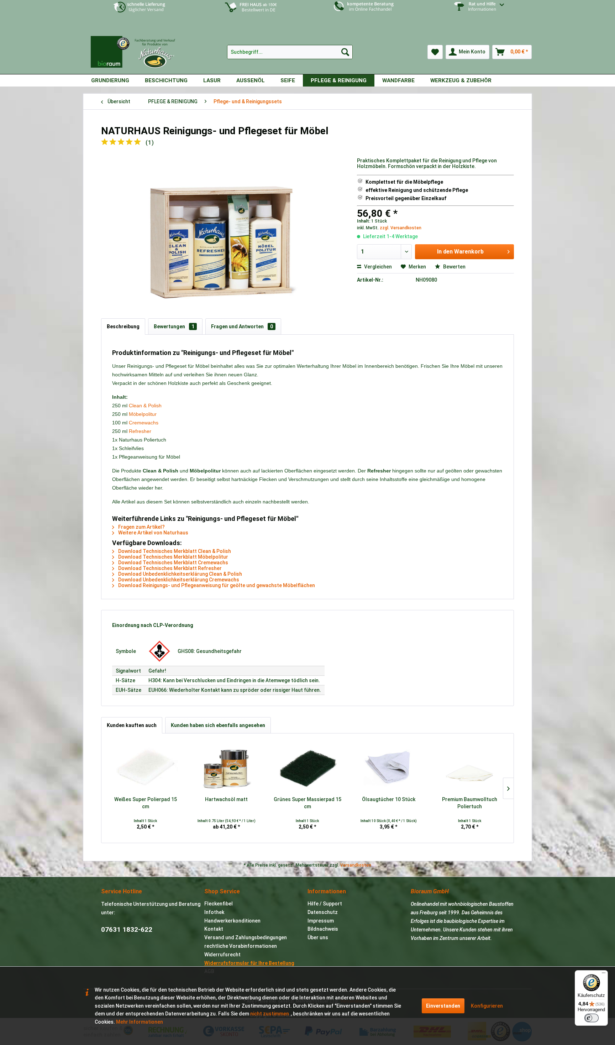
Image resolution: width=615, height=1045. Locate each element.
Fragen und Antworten (242, 326)
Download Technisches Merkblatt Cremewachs (172, 562)
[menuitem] (476, 11)
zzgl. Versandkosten (400, 227)
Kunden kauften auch (132, 725)
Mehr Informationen (139, 1022)
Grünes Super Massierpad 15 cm (307, 802)
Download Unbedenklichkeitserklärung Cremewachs (178, 579)
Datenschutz (323, 912)
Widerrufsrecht (222, 954)
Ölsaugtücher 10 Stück (388, 799)
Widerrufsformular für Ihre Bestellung (249, 963)
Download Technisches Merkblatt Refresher (169, 568)
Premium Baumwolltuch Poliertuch (469, 802)
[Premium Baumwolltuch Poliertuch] (469, 767)
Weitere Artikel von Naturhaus (152, 532)
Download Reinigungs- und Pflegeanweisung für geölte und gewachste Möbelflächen (216, 585)
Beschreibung (123, 326)
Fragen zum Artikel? (141, 527)
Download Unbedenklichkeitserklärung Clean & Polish (179, 574)
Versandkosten (355, 865)
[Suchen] (345, 52)
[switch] (591, 1018)
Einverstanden (443, 1006)
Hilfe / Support (325, 903)
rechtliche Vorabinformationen (240, 946)
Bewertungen (174, 326)
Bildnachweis (323, 929)
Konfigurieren (487, 1006)
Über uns (318, 937)
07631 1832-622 (126, 929)
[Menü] (603, 974)
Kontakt (213, 929)
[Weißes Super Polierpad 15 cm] (145, 767)
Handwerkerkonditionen (232, 921)
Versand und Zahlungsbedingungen (245, 937)
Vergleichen (377, 267)
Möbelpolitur (143, 414)
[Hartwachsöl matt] (226, 767)
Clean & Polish (145, 405)
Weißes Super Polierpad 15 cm (145, 802)
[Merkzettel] (435, 52)
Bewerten (454, 267)
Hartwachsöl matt (226, 799)
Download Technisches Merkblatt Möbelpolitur (172, 557)
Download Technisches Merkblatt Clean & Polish (174, 551)
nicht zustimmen (269, 1014)
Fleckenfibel (218, 903)
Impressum (321, 921)
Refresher (140, 431)
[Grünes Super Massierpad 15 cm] (307, 767)
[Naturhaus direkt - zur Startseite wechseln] (136, 49)
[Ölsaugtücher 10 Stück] (388, 767)
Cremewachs (143, 422)
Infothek (214, 912)
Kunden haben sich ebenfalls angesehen (218, 725)
